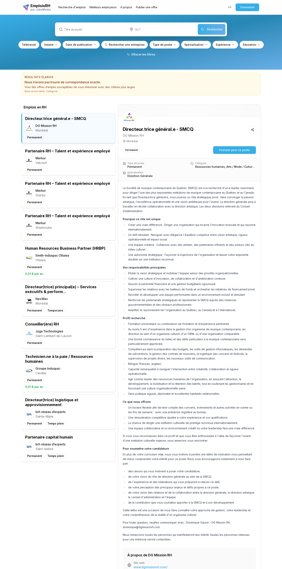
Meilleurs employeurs (103, 7)
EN (229, 7)
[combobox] (161, 29)
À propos (126, 7)
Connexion (247, 7)
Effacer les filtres (143, 54)
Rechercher (214, 29)
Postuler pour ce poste (234, 150)
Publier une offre (146, 7)
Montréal (132, 141)
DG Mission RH (133, 135)
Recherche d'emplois (72, 7)
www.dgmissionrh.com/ (150, 567)
